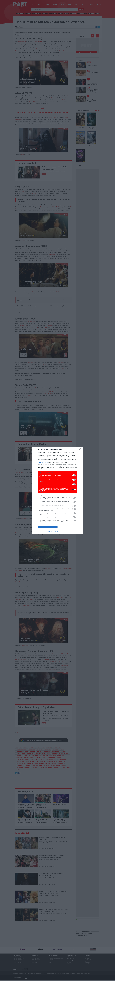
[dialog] (57, 490)
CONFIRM (47, 526)
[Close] (80, 449)
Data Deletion (50, 531)
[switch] (74, 475)
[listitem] (57, 472)
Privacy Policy (65, 531)
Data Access (57, 531)
